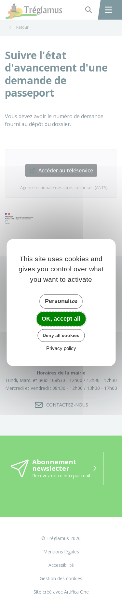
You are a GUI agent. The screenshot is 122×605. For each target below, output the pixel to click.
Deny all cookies (61, 335)
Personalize (61, 301)
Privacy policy (61, 348)
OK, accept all (61, 318)
